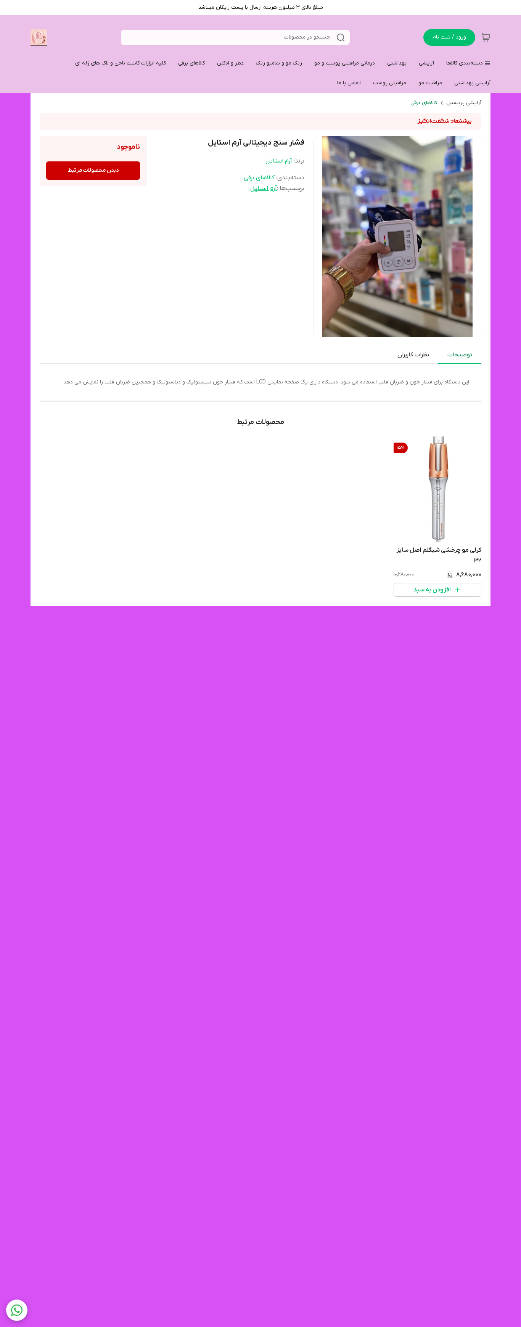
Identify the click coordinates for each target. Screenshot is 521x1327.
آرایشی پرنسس (463, 102)
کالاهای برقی (423, 102)
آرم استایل (278, 161)
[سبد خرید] (485, 37)
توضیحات (459, 355)
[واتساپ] (16, 1310)
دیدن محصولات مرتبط (93, 170)
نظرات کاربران (413, 355)
